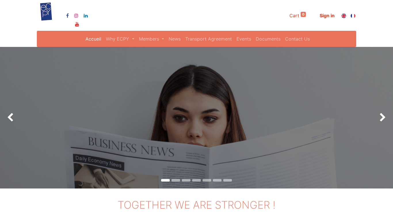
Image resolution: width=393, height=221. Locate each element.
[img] (15, 117)
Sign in (327, 15)
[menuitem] (93, 39)
